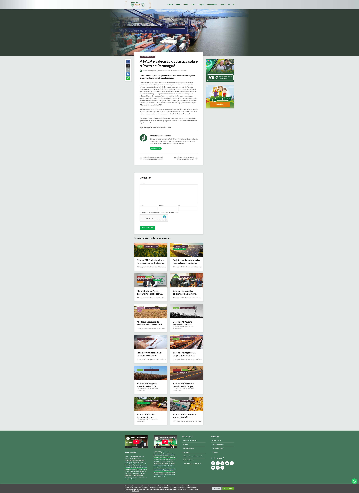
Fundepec (215, 452)
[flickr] (213, 468)
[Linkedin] (222, 463)
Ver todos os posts (155, 148)
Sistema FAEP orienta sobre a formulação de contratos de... (150, 261)
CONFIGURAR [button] (216, 488)
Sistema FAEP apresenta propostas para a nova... (184, 354)
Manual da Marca (188, 448)
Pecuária (140, 282)
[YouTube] (227, 463)
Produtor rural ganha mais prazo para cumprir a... (149, 354)
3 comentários (190, 388)
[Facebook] (218, 463)
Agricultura (141, 277)
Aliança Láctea (216, 440)
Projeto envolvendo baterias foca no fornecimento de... (186, 261)
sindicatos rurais (136, 469)
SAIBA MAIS (135, 491)
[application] (136, 441)
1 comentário (154, 388)
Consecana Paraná (217, 444)
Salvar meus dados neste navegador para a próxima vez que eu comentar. (161, 212)
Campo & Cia (140, 308)
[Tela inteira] (145, 447)
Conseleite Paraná (217, 448)
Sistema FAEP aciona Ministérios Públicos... (183, 323)
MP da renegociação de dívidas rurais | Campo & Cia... (150, 323)
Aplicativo (186, 452)
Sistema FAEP (212, 5)
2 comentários (189, 326)
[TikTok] (232, 463)
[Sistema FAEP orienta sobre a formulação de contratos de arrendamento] (150, 249)
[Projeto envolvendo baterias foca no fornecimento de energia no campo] (186, 249)
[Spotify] (218, 468)
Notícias (170, 5)
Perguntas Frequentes (190, 440)
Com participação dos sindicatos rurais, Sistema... (185, 292)
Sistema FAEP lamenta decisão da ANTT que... (183, 385)
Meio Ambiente (157, 279)
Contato (222, 5)
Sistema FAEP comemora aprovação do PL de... (184, 415)
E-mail (161, 205)
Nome (142, 205)
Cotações (201, 5)
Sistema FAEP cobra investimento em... (146, 415)
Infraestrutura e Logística (147, 56)
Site (179, 205)
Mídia (178, 5)
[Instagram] (213, 463)
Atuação (140, 246)
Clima (193, 5)
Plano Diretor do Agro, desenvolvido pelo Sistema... (150, 292)
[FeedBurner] (222, 468)
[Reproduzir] (127, 447)
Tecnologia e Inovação (179, 248)
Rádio (139, 310)
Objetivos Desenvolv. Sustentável (193, 456)
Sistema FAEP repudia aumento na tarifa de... (147, 385)
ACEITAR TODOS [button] (228, 488)
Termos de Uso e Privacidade (192, 463)
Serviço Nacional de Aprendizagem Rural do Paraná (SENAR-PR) (136, 467)
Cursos (185, 5)
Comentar (174, 70)
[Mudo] (143, 447)
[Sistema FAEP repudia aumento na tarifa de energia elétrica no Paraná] (150, 373)
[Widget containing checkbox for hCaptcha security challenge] (154, 218)
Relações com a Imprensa (149, 70)
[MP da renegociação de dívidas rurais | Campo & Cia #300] (150, 311)
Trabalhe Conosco (188, 460)
